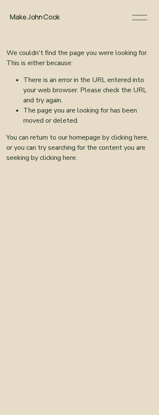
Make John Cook (35, 17)
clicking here (129, 137)
